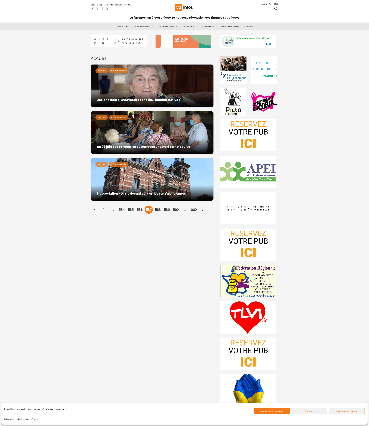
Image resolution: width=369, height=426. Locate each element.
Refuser (309, 410)
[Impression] (249, 172)
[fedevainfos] (249, 281)
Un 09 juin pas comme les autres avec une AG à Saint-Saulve (143, 147)
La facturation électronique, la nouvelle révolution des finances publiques (184, 18)
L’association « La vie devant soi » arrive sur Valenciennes (141, 193)
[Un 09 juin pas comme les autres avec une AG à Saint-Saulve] (152, 132)
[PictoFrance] (233, 102)
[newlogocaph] (184, 41)
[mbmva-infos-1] (249, 208)
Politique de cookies (13, 419)
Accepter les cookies (271, 410)
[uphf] (233, 70)
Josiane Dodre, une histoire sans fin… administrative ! (138, 100)
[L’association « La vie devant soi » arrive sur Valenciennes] (152, 179)
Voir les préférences (346, 410)
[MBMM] (120, 41)
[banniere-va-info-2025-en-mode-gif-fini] (249, 41)
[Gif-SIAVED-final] (264, 70)
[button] (276, 8)
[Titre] (92, 9)
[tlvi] (249, 317)
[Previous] (95, 210)
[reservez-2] (249, 245)
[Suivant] (203, 210)
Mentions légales (30, 419)
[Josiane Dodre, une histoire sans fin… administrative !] (152, 86)
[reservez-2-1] (249, 135)
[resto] (264, 102)
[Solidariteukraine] (249, 390)
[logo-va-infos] (184, 7)
